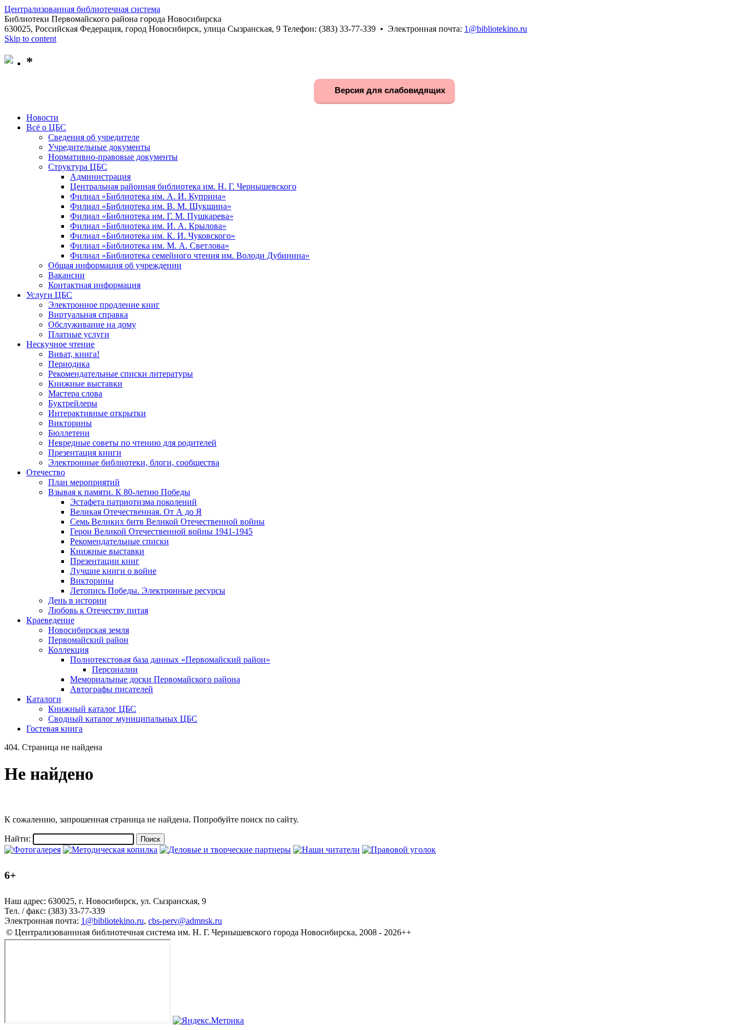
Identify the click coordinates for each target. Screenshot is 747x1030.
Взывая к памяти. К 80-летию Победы (119, 492)
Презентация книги (84, 452)
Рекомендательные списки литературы (120, 373)
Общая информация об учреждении (115, 265)
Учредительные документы (99, 147)
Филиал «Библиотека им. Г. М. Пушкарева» (152, 216)
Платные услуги (78, 334)
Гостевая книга (54, 728)
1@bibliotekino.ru (495, 28)
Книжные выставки (85, 383)
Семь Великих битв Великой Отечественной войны (167, 521)
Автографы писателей (111, 689)
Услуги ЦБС (49, 295)
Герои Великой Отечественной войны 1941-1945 (161, 531)
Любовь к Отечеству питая (98, 610)
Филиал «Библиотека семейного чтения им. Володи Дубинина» (190, 255)
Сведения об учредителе (93, 137)
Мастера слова (75, 393)
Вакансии (66, 275)
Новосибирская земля (88, 630)
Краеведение (50, 620)
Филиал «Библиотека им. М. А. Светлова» (149, 245)
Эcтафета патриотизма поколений (133, 502)
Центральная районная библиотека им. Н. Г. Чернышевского (183, 186)
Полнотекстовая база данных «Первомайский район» (170, 659)
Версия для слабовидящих (388, 90)
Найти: (17, 838)
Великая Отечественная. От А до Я (136, 511)
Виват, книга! (74, 354)
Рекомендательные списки (119, 541)
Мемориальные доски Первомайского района (155, 679)
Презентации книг (104, 561)
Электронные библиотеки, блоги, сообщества (133, 462)
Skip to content (30, 38)
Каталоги (43, 699)
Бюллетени (69, 433)
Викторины (70, 423)
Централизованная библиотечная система (82, 9)
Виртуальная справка (88, 314)
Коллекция (68, 649)
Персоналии (115, 669)
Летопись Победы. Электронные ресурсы (147, 590)
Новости (42, 117)
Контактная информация (94, 285)
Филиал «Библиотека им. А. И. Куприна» (148, 196)
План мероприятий (84, 482)
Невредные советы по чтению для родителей (132, 442)
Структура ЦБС (77, 166)
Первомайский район (88, 640)
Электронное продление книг (104, 304)
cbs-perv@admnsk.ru (185, 920)
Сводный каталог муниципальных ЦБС (122, 718)
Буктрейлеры (72, 403)
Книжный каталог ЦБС (92, 708)
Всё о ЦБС (46, 127)
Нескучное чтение (60, 344)
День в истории (77, 600)
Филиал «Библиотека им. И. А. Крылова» (148, 226)
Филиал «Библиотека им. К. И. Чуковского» (152, 235)
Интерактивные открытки (97, 413)
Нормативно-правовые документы (113, 157)
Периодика (69, 364)
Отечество (45, 472)
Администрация (100, 176)
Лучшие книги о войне (113, 571)
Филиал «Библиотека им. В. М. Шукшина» (150, 206)
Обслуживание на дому (92, 324)
